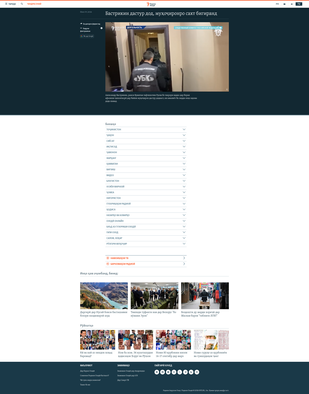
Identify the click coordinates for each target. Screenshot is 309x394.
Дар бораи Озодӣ (87, 371)
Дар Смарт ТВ (123, 380)
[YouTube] (284, 4)
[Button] (90, 24)
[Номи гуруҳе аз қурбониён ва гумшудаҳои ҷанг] (211, 340)
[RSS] (191, 372)
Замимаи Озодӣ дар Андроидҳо (131, 371)
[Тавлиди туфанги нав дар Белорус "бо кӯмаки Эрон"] (154, 295)
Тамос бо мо (85, 385)
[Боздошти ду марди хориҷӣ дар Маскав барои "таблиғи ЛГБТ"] (205, 295)
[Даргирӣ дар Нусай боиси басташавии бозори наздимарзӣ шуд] (104, 295)
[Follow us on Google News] (156, 372)
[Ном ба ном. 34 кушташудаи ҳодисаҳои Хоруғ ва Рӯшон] (135, 340)
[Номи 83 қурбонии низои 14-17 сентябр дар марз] (173, 340)
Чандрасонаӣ (34, 4)
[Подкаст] (197, 372)
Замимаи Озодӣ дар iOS (127, 376)
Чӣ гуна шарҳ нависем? (90, 380)
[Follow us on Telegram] (185, 372)
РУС (277, 4)
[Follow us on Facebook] (162, 372)
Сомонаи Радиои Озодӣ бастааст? (94, 376)
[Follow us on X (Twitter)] (179, 372)
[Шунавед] (292, 4)
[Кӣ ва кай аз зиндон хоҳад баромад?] (97, 340)
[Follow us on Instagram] (174, 372)
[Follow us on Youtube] (168, 372)
